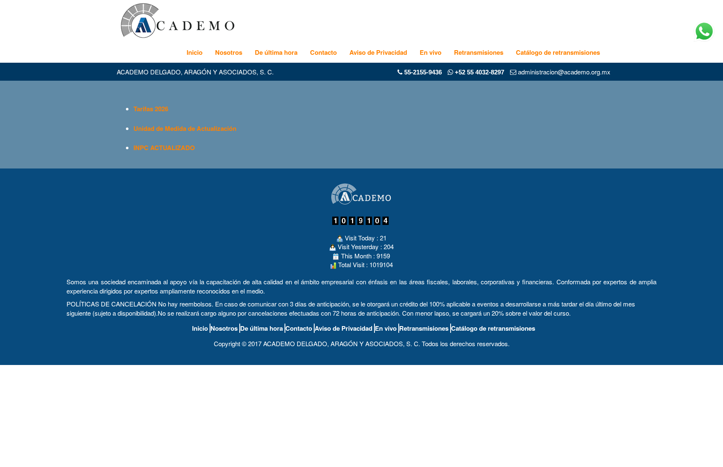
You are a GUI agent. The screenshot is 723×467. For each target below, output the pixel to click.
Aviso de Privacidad (378, 52)
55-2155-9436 (423, 72)
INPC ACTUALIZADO (164, 147)
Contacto (323, 52)
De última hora (276, 52)
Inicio (195, 52)
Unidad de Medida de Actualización (184, 128)
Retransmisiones (478, 52)
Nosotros (228, 52)
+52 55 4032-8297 (478, 72)
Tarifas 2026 (150, 108)
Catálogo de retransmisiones (558, 52)
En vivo (430, 52)
